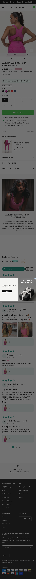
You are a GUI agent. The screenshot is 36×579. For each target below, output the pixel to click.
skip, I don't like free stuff (4, 293)
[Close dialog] (35, 279)
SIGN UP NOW (7, 291)
